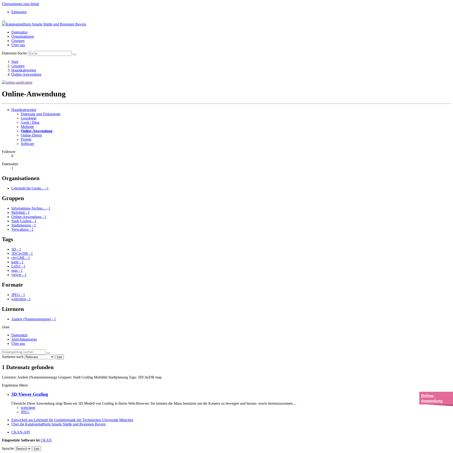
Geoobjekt (28, 118)
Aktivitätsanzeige (24, 339)
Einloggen (19, 12)
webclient (28, 408)
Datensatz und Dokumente (40, 114)
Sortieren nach (12, 357)
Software (27, 144)
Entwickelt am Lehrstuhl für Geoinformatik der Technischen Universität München (72, 420)
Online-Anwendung (26, 74)
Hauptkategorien (23, 70)
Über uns (18, 45)
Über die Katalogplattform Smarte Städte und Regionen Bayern (58, 424)
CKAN (46, 440)
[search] (48, 353)
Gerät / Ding (30, 122)
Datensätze (19, 32)
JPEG (25, 412)
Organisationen (22, 36)
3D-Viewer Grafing (29, 394)
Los (59, 357)
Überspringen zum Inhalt (20, 4)
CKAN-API (20, 432)
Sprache (8, 448)
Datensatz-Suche (14, 53)
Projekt (26, 139)
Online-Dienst (31, 135)
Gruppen (18, 41)
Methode (27, 127)
